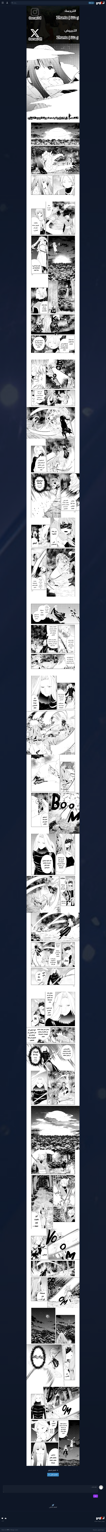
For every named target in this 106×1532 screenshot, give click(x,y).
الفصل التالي (53, 1474)
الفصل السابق (52, 1470)
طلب (3, 1521)
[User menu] (7, 3)
